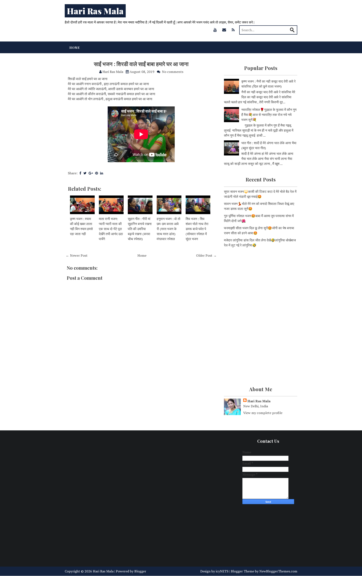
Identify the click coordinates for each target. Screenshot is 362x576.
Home (74, 48)
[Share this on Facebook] (80, 173)
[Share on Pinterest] (96, 173)
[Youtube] (215, 30)
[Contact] (224, 30)
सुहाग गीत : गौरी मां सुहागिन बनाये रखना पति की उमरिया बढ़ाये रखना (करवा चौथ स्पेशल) (140, 228)
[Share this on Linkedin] (101, 173)
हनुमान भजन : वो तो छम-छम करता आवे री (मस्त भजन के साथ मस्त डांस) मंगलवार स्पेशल (168, 228)
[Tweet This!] (85, 173)
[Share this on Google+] (91, 173)
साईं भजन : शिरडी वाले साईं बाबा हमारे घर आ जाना (141, 63)
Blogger (140, 571)
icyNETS (222, 571)
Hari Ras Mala (95, 10)
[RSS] (233, 30)
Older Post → (206, 255)
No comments (172, 71)
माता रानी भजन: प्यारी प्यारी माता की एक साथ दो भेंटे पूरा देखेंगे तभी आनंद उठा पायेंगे (111, 228)
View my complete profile (262, 412)
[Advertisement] (260, 284)
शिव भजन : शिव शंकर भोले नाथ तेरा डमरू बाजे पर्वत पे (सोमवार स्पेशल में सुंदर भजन (197, 228)
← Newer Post (77, 255)
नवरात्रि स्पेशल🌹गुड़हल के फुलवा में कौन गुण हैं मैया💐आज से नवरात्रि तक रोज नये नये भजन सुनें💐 (269, 114)
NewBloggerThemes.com (278, 571)
